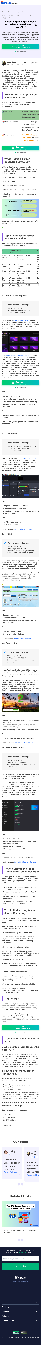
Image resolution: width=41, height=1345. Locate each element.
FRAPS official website (22, 638)
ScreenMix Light (28, 140)
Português (20, 15)
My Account (36, 1329)
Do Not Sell (29, 1329)
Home (4, 12)
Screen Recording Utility (17, 12)
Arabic (29, 15)
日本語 (4, 18)
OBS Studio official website (24, 529)
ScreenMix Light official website (26, 862)
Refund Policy (10, 1329)
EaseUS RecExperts (29, 135)
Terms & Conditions (20, 1329)
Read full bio (10, 1172)
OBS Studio (26, 137)
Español (11, 18)
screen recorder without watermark (18, 355)
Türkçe (4, 15)
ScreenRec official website (24, 743)
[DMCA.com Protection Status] (24, 1332)
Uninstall (4, 1329)
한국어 (11, 15)
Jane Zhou (11, 62)
